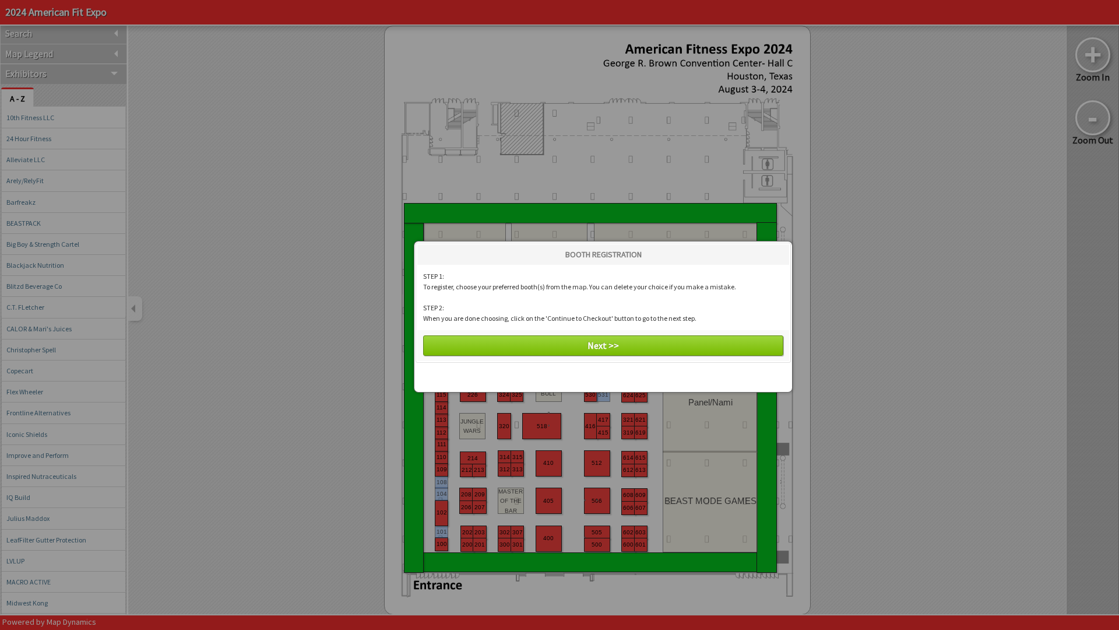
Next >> (603, 345)
